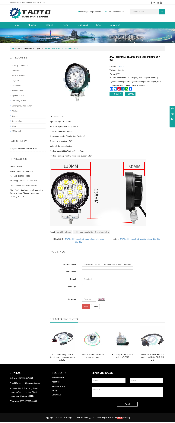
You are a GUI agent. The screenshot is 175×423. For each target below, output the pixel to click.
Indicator (16, 70)
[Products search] (162, 11)
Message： (73, 286)
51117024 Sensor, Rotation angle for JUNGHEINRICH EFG (152, 357)
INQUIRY (117, 94)
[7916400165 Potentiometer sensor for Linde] (92, 339)
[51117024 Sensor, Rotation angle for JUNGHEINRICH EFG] (152, 339)
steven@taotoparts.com (90, 11)
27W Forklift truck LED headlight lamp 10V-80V (140, 239)
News (65, 25)
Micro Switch (17, 91)
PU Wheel (16, 131)
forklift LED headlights (83, 232)
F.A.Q (98, 25)
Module (15, 111)
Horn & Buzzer (18, 75)
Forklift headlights (63, 232)
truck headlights (102, 232)
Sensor (15, 116)
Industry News (58, 386)
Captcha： (73, 299)
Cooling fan (17, 121)
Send (86, 306)
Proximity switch (19, 101)
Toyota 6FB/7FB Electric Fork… (25, 148)
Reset (95, 306)
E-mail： (74, 279)
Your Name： (72, 272)
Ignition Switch (18, 96)
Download (83, 25)
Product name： (70, 264)
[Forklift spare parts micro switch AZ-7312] (122, 339)
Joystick (15, 80)
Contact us (115, 25)
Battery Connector (20, 65)
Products (49, 25)
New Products (58, 377)
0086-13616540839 (28, 181)
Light (38, 49)
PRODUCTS (59, 372)
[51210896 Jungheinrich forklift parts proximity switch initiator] (62, 339)
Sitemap (126, 417)
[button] (54, 25)
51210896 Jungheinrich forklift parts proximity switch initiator (62, 357)
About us (32, 25)
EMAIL (131, 94)
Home (17, 25)
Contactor (16, 86)
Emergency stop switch (22, 106)
